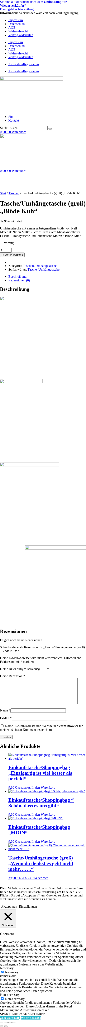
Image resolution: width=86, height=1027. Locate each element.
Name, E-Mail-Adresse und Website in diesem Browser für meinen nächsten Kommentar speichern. (41, 727)
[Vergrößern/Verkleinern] (1, 1022)
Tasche (32, 269)
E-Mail (6, 718)
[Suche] (50, 128)
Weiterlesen (40, 878)
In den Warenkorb (12, 254)
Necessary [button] (7, 968)
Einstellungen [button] (28, 906)
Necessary (12, 972)
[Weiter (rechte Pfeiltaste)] (6, 1026)
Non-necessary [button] (10, 994)
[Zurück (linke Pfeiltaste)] (1, 1026)
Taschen (14, 193)
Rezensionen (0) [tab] (19, 280)
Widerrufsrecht (18, 31)
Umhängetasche (46, 266)
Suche (4, 127)
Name (5, 710)
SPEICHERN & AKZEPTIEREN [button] (23, 1014)
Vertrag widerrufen (20, 35)
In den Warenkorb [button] (43, 787)
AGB (12, 27)
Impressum (15, 20)
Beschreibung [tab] (17, 276)
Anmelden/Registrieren (23, 64)
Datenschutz (16, 24)
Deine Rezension (12, 676)
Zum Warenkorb (10, 1017)
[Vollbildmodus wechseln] (6, 1022)
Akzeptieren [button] (9, 906)
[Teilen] (10, 1022)
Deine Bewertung (13, 669)
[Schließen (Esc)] (14, 1022)
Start (3, 193)
